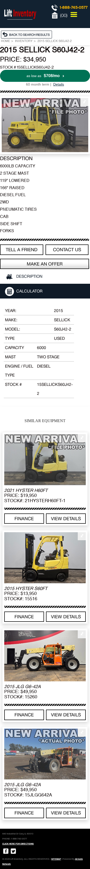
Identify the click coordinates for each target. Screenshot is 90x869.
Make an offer (44, 263)
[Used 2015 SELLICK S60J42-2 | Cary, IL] (45, 125)
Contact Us (67, 249)
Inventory (23, 41)
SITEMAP (56, 859)
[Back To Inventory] (27, 34)
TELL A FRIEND (22, 249)
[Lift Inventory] (20, 25)
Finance (24, 518)
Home (5, 41)
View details (66, 518)
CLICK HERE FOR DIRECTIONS (18, 843)
